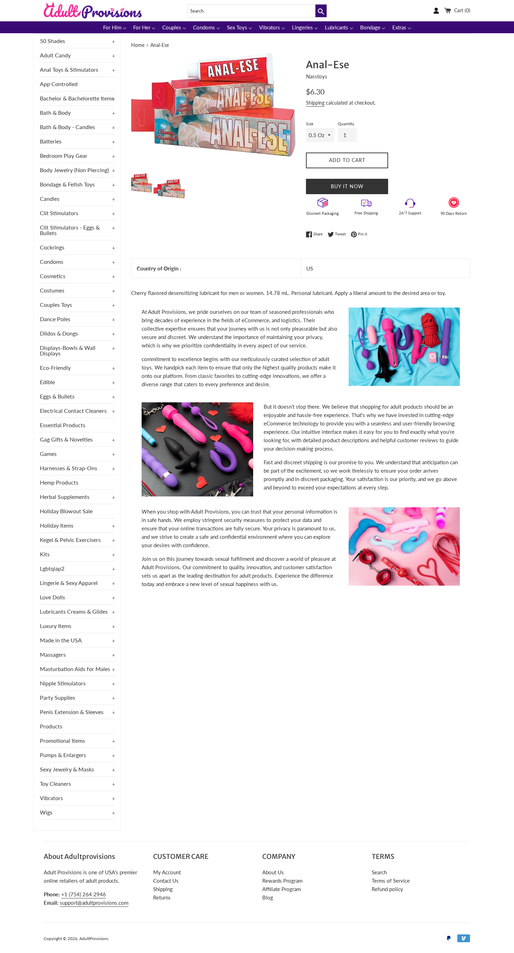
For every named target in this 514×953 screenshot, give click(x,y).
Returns (162, 897)
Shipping (315, 103)
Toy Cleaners (55, 783)
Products (51, 726)
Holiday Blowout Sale (66, 511)
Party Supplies (57, 697)
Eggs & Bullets (57, 396)
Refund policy (387, 889)
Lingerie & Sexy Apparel (69, 582)
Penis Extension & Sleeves (71, 711)
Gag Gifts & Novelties (66, 439)
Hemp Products (59, 482)
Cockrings (52, 247)
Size (309, 123)
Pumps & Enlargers (63, 754)
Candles (49, 198)
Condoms (51, 261)
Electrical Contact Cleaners (73, 410)
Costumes (52, 290)
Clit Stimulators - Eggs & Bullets (70, 230)
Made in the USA (61, 640)
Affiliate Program (281, 889)
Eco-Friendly (55, 367)
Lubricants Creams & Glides (74, 611)
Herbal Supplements (65, 496)
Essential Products (62, 425)
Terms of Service (391, 880)
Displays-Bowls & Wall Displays (67, 350)
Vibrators (51, 798)
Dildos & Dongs (59, 333)
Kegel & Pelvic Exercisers (70, 539)
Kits (45, 554)
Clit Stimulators (59, 213)
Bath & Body (55, 112)
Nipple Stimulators (63, 683)
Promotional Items (62, 740)
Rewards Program (282, 880)
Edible (47, 382)
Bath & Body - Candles (67, 126)
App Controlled (59, 83)
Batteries (51, 141)
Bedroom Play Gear (63, 155)
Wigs (46, 812)
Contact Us (166, 880)
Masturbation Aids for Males (75, 668)
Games (48, 453)
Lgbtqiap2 (52, 568)
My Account (167, 872)
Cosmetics (52, 276)
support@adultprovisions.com (94, 902)
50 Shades (52, 40)
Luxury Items (55, 625)
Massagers (53, 654)
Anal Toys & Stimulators (69, 69)
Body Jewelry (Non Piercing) (74, 170)
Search (379, 872)
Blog (267, 897)
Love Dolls (52, 597)
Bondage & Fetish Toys (67, 184)
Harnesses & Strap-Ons (68, 468)
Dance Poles (55, 319)
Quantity (346, 123)
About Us (273, 872)
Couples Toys (56, 304)
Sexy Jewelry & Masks (67, 769)
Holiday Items (56, 525)
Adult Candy (55, 55)
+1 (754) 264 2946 (83, 894)
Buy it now (347, 186)
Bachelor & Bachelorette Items (77, 98)
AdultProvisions (93, 938)
